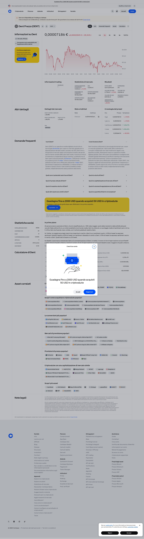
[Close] (140, 525)
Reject (110, 533)
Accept (129, 533)
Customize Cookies (133, 527)
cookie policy (109, 525)
